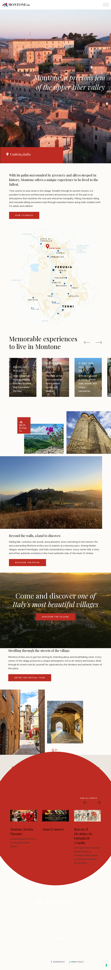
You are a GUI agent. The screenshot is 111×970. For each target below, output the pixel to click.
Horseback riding (21, 365)
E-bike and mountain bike (53, 366)
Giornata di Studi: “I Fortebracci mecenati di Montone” (86, 836)
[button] (87, 342)
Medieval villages (55, 946)
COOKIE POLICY (59, 962)
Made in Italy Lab (63, 968)
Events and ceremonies (87, 368)
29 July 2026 (51, 826)
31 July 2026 (19, 826)
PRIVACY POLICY (77, 962)
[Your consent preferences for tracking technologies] (106, 965)
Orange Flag (55, 950)
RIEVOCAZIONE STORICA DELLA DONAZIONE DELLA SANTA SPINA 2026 (53, 838)
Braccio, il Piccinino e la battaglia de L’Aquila (19, 836)
